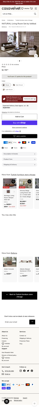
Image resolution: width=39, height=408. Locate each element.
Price (4, 67)
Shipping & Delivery (25, 338)
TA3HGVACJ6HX (29, 99)
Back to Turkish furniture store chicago (21, 295)
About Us (4, 335)
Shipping (4, 112)
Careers (4, 341)
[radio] (6, 85)
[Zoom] (36, 56)
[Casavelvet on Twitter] (28, 371)
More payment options (19, 127)
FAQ (21, 344)
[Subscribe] (32, 322)
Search (25, 398)
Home (3, 20)
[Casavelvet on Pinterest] (32, 371)
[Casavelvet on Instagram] (21, 371)
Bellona (4, 26)
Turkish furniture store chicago (24, 20)
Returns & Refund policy (9, 355)
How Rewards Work (8, 352)
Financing (5, 338)
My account (5, 346)
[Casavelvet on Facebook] (24, 371)
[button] (19, 136)
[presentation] (14, 191)
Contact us (23, 335)
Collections (10, 20)
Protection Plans (25, 341)
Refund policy (18, 400)
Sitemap (16, 398)
